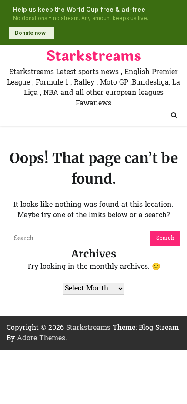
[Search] (173, 115)
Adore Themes (41, 338)
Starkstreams (93, 56)
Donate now (30, 32)
